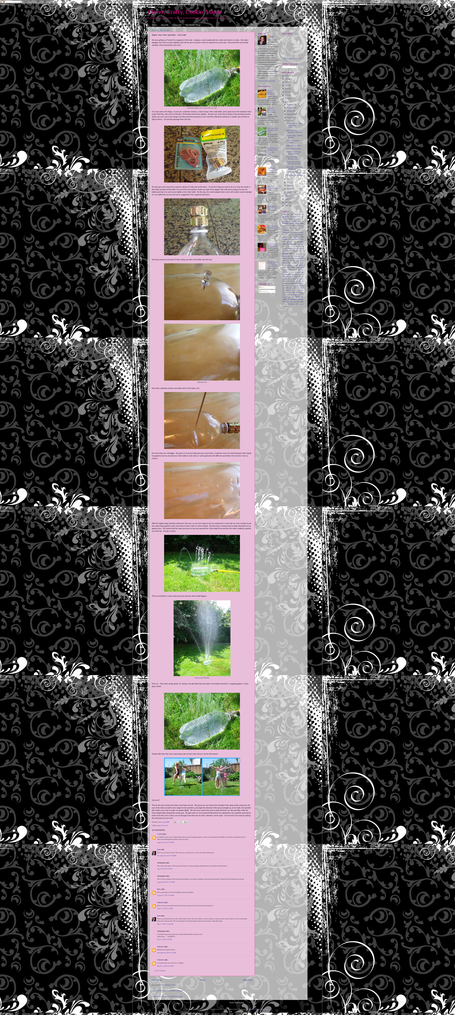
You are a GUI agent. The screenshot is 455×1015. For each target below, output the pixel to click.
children (297, 230)
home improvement (296, 258)
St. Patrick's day (290, 292)
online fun (297, 276)
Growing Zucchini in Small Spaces (271, 110)
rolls (287, 286)
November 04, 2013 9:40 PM (166, 856)
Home (154, 25)
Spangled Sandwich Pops (294, 175)
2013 (287, 98)
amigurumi (297, 214)
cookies (301, 232)
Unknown (160, 902)
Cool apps (288, 234)
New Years (286, 276)
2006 (287, 206)
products (285, 283)
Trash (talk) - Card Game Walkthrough (294, 168)
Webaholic (299, 58)
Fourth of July (296, 251)
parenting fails (286, 279)
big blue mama (296, 221)
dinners (289, 243)
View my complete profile (266, 81)
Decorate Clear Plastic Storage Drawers (293, 153)
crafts (296, 236)
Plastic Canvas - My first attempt (272, 245)
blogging (284, 225)
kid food (290, 267)
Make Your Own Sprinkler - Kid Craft (272, 130)
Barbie (291, 219)
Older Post (247, 979)
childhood (285, 230)
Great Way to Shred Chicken (292, 141)
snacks (287, 290)
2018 (287, 82)
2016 (287, 89)
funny (285, 253)
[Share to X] (183, 822)
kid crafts (165, 825)
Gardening (285, 256)
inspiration (294, 263)
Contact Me (177, 25)
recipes (301, 283)
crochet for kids (298, 239)
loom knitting (299, 272)
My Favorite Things (193, 25)
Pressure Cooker (295, 281)
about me (285, 214)
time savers (290, 302)
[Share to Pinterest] (187, 822)
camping (291, 228)
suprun (252, 1009)
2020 (287, 76)
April (289, 185)
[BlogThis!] (181, 822)
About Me (164, 25)
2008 (287, 199)
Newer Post (157, 979)
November (290, 108)
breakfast (293, 225)
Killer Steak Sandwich (293, 149)
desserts (300, 241)
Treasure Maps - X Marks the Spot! (294, 136)
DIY (289, 246)
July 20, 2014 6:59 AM (164, 869)
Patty (159, 889)
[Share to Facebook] (185, 822)
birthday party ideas (290, 223)
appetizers (285, 216)
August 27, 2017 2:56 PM (165, 895)
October (290, 111)
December (290, 104)
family (301, 248)
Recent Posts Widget (289, 58)
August (289, 117)
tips (298, 301)
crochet (285, 239)
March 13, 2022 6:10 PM (165, 966)
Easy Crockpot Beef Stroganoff (272, 227)
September (290, 114)
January (290, 265)
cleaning (294, 232)
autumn (284, 219)
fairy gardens (293, 248)
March (289, 189)
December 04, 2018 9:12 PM (166, 953)
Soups (301, 290)
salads (293, 286)
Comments (264, 291)
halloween (297, 256)
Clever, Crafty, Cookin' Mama (184, 12)
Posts (262, 287)
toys (283, 304)
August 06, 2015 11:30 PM (166, 882)
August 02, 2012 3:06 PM (165, 842)
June (288, 179)
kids (293, 270)
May (288, 182)
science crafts (293, 288)
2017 (287, 85)
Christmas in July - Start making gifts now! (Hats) (294, 125)
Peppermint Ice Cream (293, 145)
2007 (287, 202)
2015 (287, 92)
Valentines (291, 304)
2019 (287, 79)
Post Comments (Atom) (168, 985)
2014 (287, 95)
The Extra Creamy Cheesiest (270, 92)
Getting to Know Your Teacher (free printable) (272, 264)
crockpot (289, 242)
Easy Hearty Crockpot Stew (272, 169)
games (159, 825)
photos (295, 279)
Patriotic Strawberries (293, 172)
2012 (287, 102)
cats (299, 228)
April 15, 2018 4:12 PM (165, 908)
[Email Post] (174, 822)
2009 (287, 196)
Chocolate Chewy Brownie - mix (272, 188)
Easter (284, 248)
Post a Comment (160, 970)
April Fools (297, 216)
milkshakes (288, 274)
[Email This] (178, 822)
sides (301, 288)
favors (286, 251)
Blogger (266, 1009)
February (290, 192)
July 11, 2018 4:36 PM (164, 939)
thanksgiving (295, 294)
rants (293, 283)
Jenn (159, 849)
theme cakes (286, 297)
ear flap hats (297, 246)
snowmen (294, 290)
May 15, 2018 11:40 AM (165, 924)
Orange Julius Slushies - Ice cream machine (294, 163)
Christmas (285, 232)
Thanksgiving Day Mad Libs (272, 207)
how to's (289, 260)
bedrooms (298, 219)
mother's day (297, 274)
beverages (285, 221)
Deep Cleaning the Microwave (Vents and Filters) (272, 151)
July (288, 120)
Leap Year (290, 272)
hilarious (284, 258)
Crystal (159, 834)
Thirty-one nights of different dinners (292, 297)
